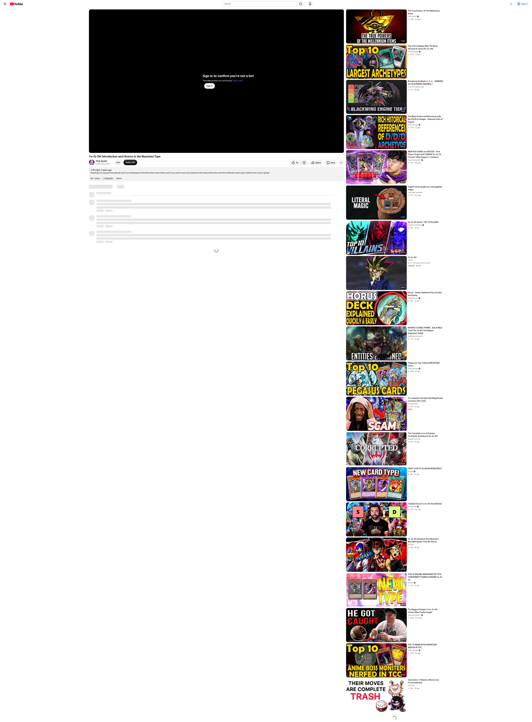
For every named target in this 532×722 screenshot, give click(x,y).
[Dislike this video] (304, 162)
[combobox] (260, 4)
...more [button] (118, 178)
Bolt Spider (101, 161)
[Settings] (511, 4)
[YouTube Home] (16, 4)
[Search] (300, 4)
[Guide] (5, 4)
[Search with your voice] (310, 4)
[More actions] (341, 162)
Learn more (238, 81)
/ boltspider (108, 178)
